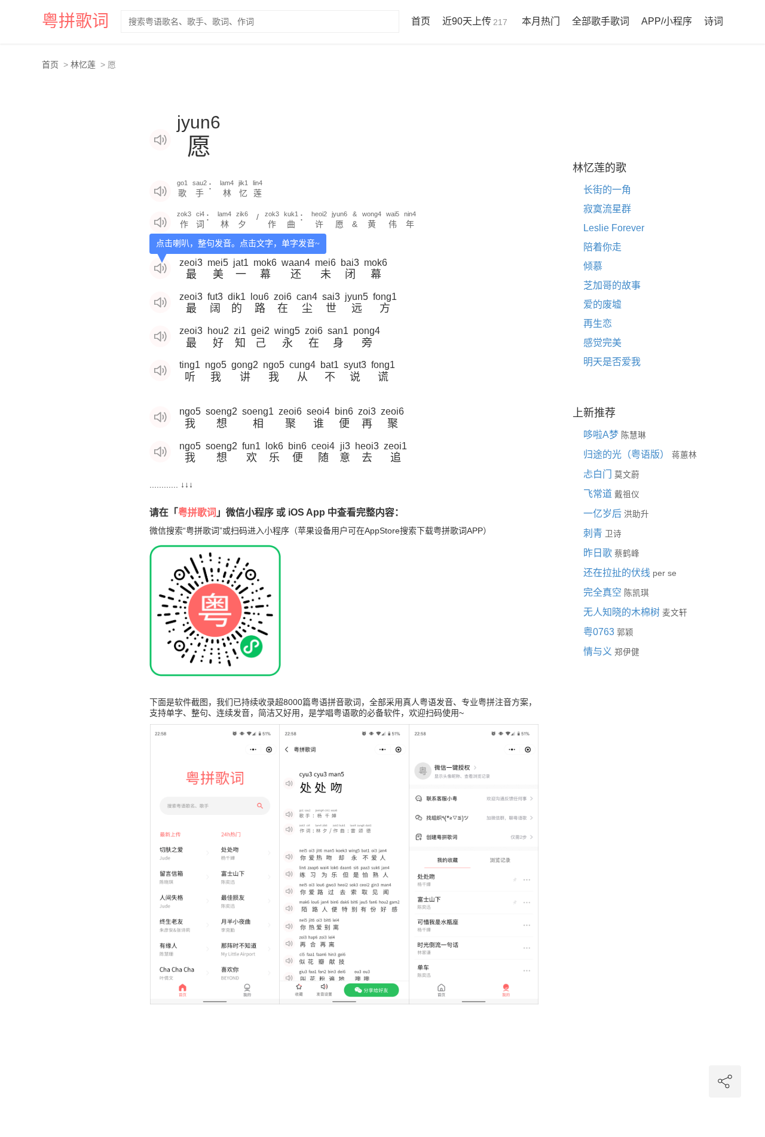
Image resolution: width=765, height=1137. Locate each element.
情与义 (598, 651)
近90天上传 (474, 21)
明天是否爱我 (612, 362)
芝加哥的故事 (612, 285)
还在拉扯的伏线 (618, 573)
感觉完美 (602, 343)
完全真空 (603, 592)
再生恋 (597, 323)
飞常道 (598, 494)
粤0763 (600, 632)
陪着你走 (602, 247)
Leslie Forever (613, 228)
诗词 (713, 21)
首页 (420, 21)
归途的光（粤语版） (627, 454)
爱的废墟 (602, 304)
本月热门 (541, 21)
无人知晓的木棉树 (622, 612)
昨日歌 (598, 553)
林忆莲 (83, 64)
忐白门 (598, 474)
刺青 (594, 533)
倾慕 (592, 266)
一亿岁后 (603, 513)
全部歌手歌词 (600, 21)
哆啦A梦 (602, 435)
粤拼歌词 (75, 21)
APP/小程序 (666, 21)
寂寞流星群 (607, 209)
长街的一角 (607, 190)
